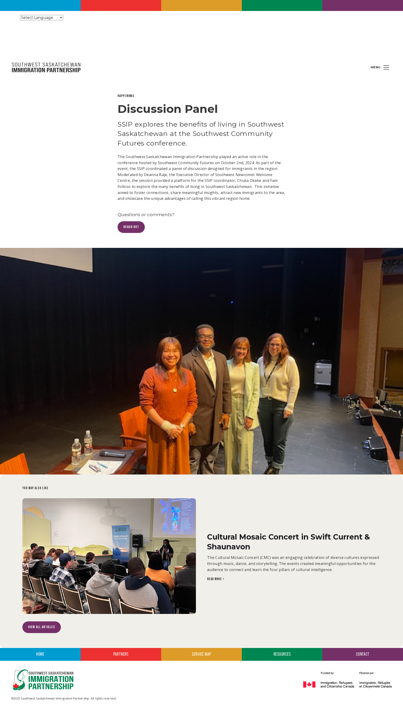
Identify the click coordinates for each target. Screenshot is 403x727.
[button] (386, 67)
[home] (46, 67)
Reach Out (131, 227)
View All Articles (41, 627)
